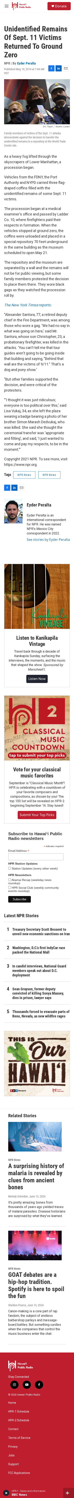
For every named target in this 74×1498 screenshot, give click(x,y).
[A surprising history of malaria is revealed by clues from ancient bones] (35, 1137)
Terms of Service (19, 1437)
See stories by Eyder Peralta (48, 539)
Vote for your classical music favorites (37, 772)
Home (12, 1402)
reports (27, 305)
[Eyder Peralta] (13, 511)
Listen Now (37, 678)
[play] (6, 1493)
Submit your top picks (37, 815)
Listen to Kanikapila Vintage (37, 641)
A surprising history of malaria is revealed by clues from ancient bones (36, 1176)
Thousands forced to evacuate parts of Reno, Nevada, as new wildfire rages (40, 1013)
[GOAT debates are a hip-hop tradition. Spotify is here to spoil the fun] (35, 1245)
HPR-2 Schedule (18, 1420)
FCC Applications (19, 1473)
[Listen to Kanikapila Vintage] (37, 596)
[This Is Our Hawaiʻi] (37, 1063)
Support (13, 1464)
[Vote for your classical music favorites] (37, 728)
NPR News (24, 474)
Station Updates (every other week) (34, 868)
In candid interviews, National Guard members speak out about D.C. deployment (39, 970)
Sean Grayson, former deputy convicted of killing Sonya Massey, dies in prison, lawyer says (38, 993)
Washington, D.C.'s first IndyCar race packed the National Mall (38, 950)
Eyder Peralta (26, 63)
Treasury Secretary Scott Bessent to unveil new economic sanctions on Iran (41, 931)
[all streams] (68, 1493)
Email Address (18, 851)
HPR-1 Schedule (18, 1411)
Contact (13, 1429)
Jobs (11, 1455)
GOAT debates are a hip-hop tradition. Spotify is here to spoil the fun (36, 1285)
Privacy (13, 1446)
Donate (61, 6)
